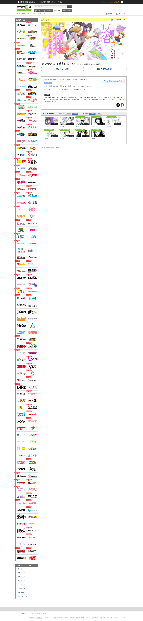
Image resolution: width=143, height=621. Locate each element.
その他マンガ (22, 593)
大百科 (44, 2)
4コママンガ (21, 589)
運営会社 (31, 618)
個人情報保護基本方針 (56, 618)
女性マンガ (21, 585)
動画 (22, 2)
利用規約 (39, 618)
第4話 (93, 126)
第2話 (62, 126)
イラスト (48, 10)
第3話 (77, 126)
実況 (48, 2)
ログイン (103, 2)
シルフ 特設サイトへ (119, 19)
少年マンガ (21, 573)
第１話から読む (62, 69)
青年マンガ (21, 577)
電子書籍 (67, 10)
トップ (39, 10)
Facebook (122, 105)
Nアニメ (53, 2)
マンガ (58, 10)
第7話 (62, 138)
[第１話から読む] (83, 59)
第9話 (93, 138)
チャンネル (37, 2)
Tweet (118, 105)
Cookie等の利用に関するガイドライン (76, 618)
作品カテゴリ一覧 (24, 565)
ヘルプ (46, 618)
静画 (26, 2)
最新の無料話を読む (105, 69)
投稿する (111, 14)
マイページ (122, 14)
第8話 (77, 138)
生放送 (31, 2)
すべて (20, 569)
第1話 (46, 126)
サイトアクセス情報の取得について (101, 618)
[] (84, 80)
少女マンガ (21, 581)
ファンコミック (22, 597)
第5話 (109, 126)
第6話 (46, 138)
